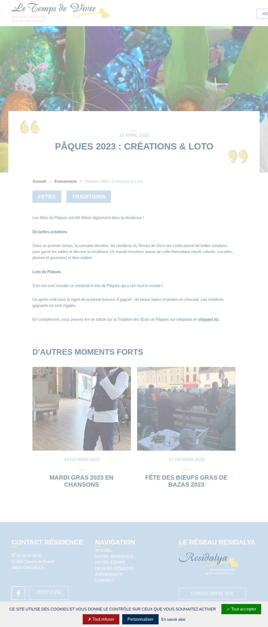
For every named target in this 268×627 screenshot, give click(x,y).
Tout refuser (102, 619)
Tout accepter (243, 609)
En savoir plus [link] (173, 619)
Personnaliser (140, 619)
